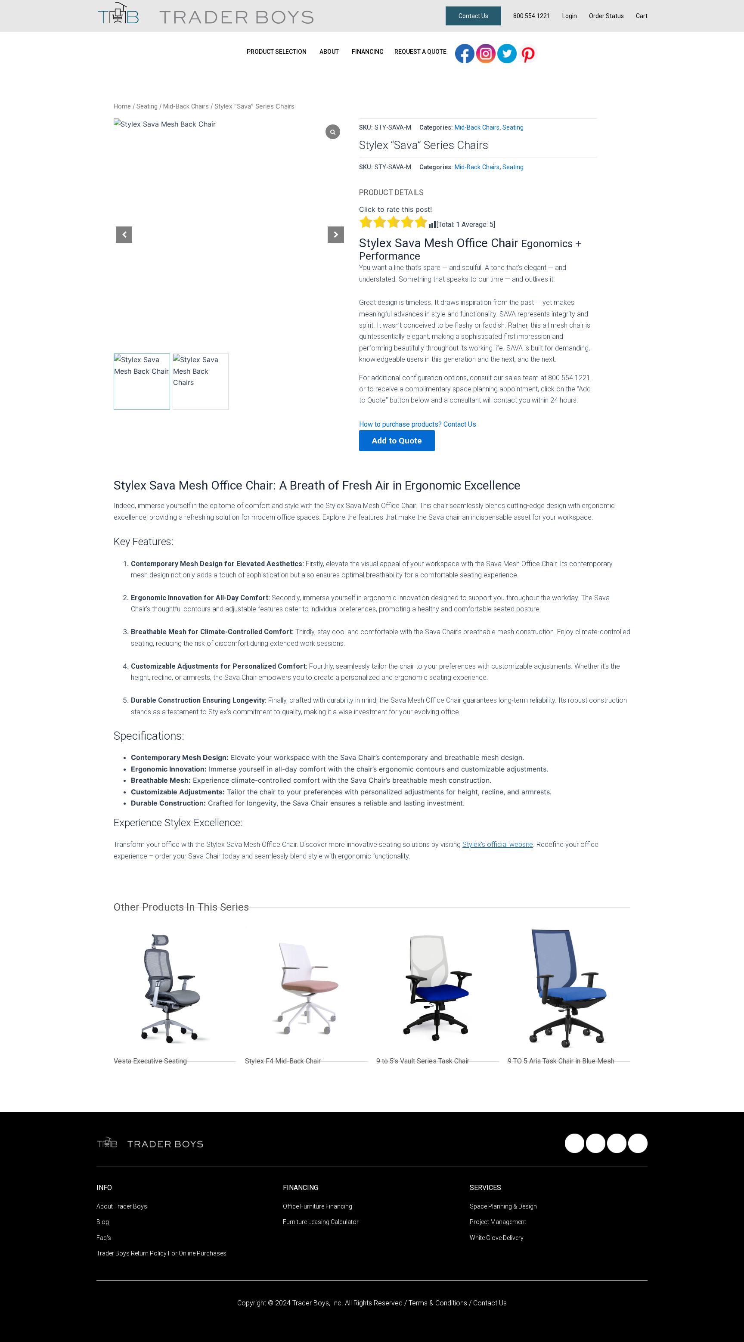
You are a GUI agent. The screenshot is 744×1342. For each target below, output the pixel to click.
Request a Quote (420, 51)
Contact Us (473, 15)
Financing (368, 51)
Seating (147, 106)
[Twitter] (507, 53)
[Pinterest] (528, 53)
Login (569, 15)
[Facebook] (465, 53)
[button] (336, 234)
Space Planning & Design (503, 1206)
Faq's (103, 1237)
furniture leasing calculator (321, 1221)
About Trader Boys (121, 1206)
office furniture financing (317, 1206)
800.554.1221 (531, 15)
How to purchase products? (401, 424)
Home (122, 106)
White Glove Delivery (497, 1237)
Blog (102, 1221)
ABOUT (329, 51)
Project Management (498, 1221)
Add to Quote (397, 441)
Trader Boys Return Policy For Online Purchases (161, 1253)
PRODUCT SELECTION (277, 51)
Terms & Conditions (439, 1303)
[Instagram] (486, 53)
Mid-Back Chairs (186, 106)
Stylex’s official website (497, 844)
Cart (642, 15)
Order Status (606, 15)
